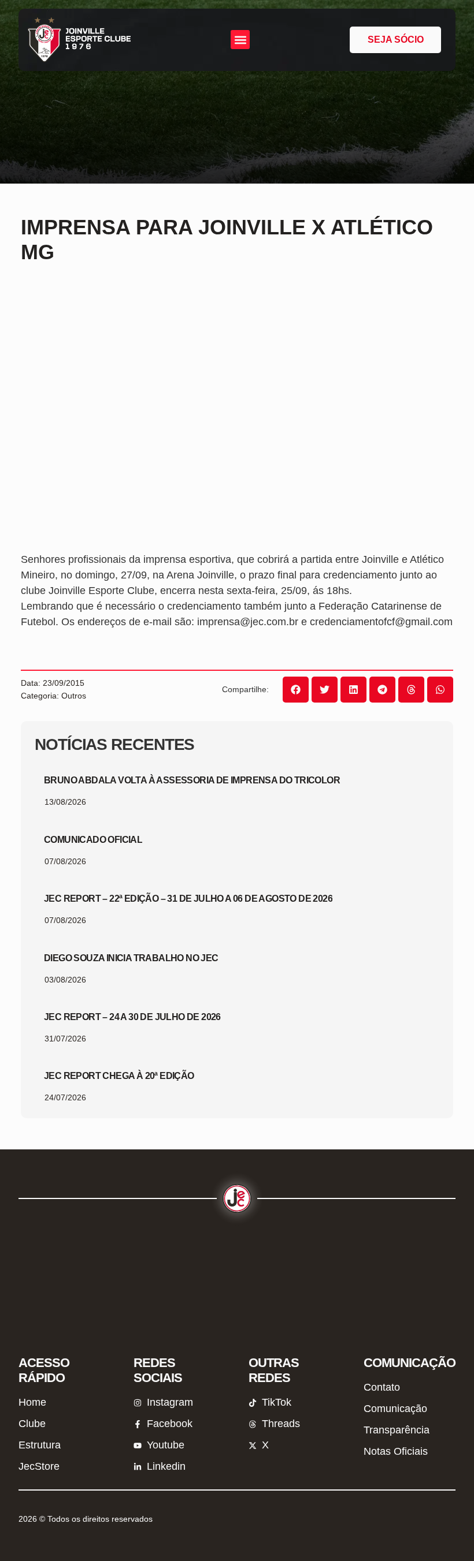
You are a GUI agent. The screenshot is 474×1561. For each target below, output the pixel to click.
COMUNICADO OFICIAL (93, 840)
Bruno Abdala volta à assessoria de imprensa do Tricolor (192, 780)
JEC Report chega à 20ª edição (119, 1076)
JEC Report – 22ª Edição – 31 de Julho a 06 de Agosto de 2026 (188, 898)
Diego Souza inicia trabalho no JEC (131, 958)
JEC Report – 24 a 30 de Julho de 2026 (132, 1017)
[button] (240, 39)
